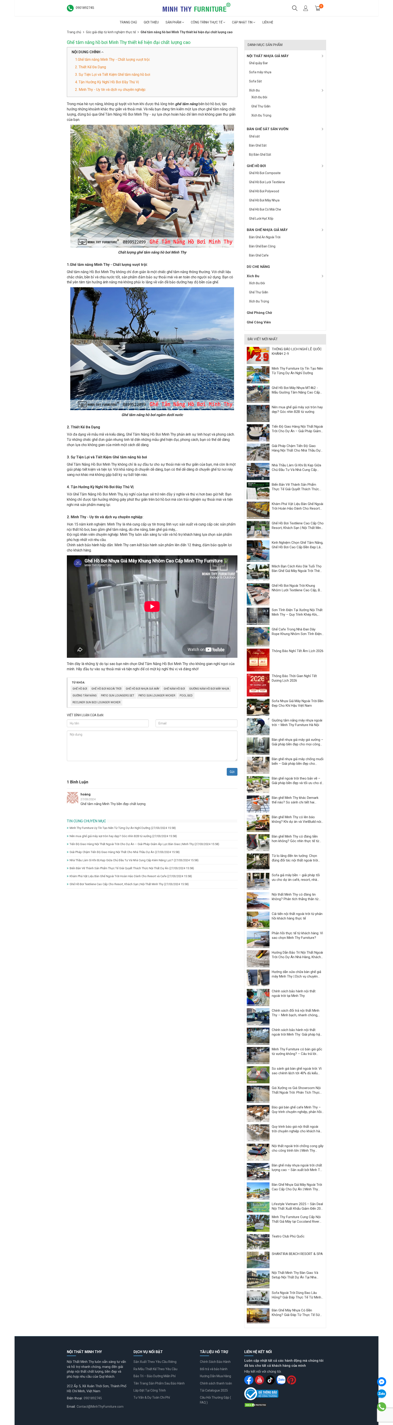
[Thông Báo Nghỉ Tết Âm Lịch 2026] (258, 660)
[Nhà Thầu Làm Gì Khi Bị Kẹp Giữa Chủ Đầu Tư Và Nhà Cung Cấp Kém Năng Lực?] (258, 471)
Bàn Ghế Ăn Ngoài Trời (264, 237)
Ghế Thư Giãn (260, 106)
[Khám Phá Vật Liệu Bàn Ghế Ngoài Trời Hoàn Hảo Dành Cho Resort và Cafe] (258, 510)
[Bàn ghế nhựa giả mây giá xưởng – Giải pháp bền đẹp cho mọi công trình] (258, 746)
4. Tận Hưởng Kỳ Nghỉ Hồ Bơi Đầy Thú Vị (107, 82)
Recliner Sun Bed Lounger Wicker (97, 702)
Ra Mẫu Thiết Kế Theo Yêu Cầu (155, 1369)
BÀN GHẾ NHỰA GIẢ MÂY (267, 230)
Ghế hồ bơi (80, 688)
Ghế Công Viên (259, 322)
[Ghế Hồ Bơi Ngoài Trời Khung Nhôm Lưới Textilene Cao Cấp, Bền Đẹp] (258, 594)
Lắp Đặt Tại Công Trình (150, 1390)
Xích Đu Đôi (259, 97)
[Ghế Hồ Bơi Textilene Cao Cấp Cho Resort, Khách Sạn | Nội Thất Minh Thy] (258, 529)
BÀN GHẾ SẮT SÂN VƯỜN (267, 129)
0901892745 (93, 1398)
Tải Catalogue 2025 (214, 1390)
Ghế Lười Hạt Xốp (261, 218)
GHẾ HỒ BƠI (256, 166)
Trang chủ (128, 22)
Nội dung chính (86, 52)
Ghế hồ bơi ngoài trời (106, 688)
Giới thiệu (151, 22)
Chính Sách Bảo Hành (215, 1362)
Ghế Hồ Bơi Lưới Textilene (267, 182)
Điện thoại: (75, 1398)
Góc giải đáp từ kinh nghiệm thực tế (111, 32)
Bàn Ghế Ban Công (262, 246)
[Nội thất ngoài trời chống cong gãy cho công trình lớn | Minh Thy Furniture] (258, 1152)
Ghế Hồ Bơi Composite (265, 173)
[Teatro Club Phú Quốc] (258, 1241)
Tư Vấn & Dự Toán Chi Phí (152, 1397)
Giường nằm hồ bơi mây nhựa (209, 688)
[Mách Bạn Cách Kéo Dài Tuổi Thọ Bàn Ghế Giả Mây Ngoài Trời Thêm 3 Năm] (258, 572)
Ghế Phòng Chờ (259, 313)
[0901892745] (381, 1407)
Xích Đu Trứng (261, 115)
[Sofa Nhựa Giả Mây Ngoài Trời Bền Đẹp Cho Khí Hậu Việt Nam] (258, 707)
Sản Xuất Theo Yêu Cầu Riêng (155, 1362)
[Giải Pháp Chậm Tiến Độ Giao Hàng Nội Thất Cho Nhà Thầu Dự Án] (258, 452)
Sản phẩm (174, 22)
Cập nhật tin (242, 22)
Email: (71, 1407)
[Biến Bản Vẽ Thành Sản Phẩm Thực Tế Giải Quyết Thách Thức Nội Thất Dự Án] (258, 490)
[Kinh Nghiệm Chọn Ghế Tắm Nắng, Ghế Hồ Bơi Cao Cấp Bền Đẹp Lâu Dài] (258, 551)
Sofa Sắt (255, 81)
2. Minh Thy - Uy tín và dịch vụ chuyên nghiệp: (110, 89)
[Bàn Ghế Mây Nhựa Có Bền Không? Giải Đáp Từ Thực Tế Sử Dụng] (258, 1315)
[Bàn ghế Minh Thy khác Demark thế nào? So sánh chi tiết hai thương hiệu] (258, 804)
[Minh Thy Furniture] (196, 8)
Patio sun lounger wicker (157, 695)
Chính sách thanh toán (216, 1383)
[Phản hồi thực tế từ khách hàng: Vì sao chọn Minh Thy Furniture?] (258, 939)
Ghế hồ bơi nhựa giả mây (142, 688)
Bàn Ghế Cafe (259, 255)
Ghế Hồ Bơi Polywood (264, 191)
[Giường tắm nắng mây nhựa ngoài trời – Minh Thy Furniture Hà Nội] (258, 726)
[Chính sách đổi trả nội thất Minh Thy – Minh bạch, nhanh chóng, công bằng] (258, 1017)
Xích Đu (254, 90)
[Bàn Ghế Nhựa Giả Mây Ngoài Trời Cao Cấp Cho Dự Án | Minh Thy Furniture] (258, 1191)
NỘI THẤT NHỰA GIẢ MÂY (268, 56)
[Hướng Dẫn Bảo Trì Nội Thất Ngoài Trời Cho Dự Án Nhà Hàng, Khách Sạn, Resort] (258, 959)
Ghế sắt (254, 136)
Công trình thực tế (207, 22)
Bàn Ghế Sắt (258, 145)
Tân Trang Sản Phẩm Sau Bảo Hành (159, 1383)
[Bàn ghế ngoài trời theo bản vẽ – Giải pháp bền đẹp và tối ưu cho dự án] (258, 784)
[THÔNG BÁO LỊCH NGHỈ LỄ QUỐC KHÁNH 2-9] (258, 355)
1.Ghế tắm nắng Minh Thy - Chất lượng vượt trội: (112, 59)
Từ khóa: (78, 682)
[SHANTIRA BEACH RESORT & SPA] (258, 1259)
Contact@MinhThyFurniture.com (100, 1406)
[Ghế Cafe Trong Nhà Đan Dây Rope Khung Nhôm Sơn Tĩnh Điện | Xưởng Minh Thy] (258, 637)
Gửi (232, 772)
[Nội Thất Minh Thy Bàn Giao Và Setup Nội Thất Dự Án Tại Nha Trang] (258, 1279)
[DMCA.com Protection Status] (255, 1405)
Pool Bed (186, 695)
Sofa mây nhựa (260, 72)
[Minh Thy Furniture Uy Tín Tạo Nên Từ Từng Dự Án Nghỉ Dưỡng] (258, 374)
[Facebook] (381, 1381)
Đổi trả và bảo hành (213, 1369)
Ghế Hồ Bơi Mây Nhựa (264, 200)
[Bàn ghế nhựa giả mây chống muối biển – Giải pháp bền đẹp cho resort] (258, 765)
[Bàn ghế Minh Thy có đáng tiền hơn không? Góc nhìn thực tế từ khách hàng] (258, 843)
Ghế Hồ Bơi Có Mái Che (265, 209)
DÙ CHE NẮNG (258, 267)
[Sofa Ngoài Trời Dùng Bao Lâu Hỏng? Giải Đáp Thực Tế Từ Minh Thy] (258, 1298)
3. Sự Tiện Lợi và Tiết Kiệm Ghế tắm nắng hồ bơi (112, 74)
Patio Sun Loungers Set (117, 695)
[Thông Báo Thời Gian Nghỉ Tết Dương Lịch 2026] (258, 685)
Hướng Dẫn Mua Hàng (215, 1376)
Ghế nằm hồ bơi (174, 688)
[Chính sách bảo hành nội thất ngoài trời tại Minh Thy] (258, 997)
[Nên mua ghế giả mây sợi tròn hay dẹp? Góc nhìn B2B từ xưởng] (258, 413)
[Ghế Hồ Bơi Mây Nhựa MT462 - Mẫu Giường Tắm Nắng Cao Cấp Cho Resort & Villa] (258, 394)
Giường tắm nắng (85, 695)
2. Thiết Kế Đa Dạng (90, 67)
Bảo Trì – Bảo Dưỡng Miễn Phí (155, 1376)
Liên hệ (267, 22)
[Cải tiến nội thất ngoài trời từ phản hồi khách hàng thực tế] (258, 920)
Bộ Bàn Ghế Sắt (260, 154)
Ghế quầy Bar (258, 63)
